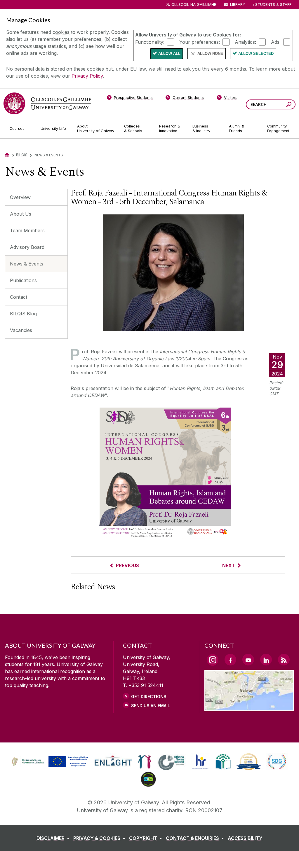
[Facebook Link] (230, 659)
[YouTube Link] (248, 659)
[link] (49, 761)
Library (237, 4)
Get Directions (148, 696)
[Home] (7, 155)
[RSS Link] (284, 659)
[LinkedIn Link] (266, 659)
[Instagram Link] (212, 660)
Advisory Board (27, 247)
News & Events (26, 264)
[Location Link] (249, 708)
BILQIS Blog (23, 314)
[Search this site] (289, 105)
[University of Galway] (47, 103)
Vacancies (21, 330)
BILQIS (21, 155)
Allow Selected (256, 53)
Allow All (169, 53)
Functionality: (149, 42)
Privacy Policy (87, 76)
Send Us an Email (150, 705)
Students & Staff (273, 4)
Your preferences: (199, 42)
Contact (18, 297)
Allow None (210, 53)
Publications (23, 280)
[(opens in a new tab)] (50, 766)
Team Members (27, 230)
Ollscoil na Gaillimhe (193, 4)
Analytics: (245, 42)
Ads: (276, 42)
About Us (20, 214)
